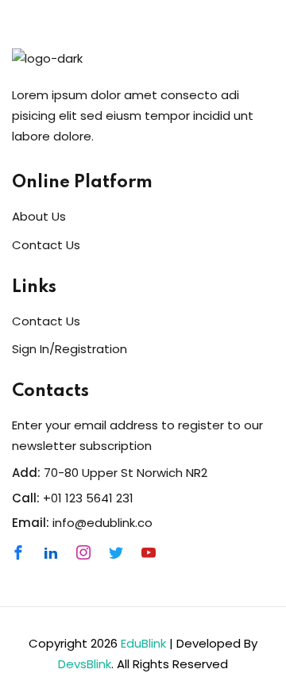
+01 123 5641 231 (88, 498)
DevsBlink (84, 664)
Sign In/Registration (69, 348)
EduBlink (143, 643)
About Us (39, 216)
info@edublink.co (102, 522)
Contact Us (46, 245)
